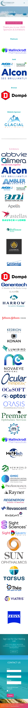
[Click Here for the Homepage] (7, 3)
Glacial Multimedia (14, 706)
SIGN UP (14, 651)
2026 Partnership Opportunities (14, 22)
